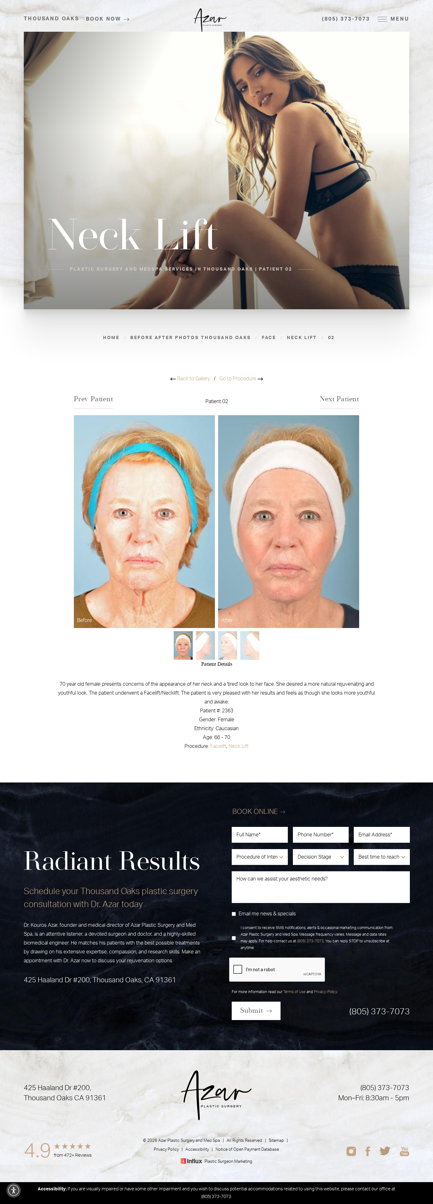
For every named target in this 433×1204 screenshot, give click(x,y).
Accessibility (197, 1150)
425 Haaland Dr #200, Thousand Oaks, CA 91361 (100, 980)
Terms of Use (294, 992)
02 (331, 338)
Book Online (256, 811)
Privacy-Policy (325, 992)
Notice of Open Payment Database (247, 1150)
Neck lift (302, 338)
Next (339, 399)
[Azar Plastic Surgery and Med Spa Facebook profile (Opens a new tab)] (367, 1151)
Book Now (103, 19)
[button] (13, 1190)
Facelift (218, 746)
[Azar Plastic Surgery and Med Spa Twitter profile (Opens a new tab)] (385, 1151)
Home (111, 338)
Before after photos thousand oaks (190, 338)
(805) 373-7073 (346, 19)
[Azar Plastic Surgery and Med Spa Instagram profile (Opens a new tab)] (351, 1151)
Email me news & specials (267, 913)
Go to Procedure (238, 378)
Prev (93, 399)
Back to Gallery (193, 378)
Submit (251, 1010)
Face (269, 338)
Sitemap (276, 1141)
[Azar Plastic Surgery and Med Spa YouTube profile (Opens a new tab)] (404, 1151)
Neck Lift (239, 746)
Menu (400, 19)
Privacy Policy (166, 1150)
